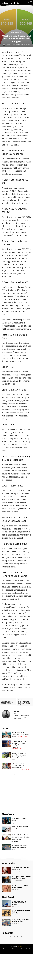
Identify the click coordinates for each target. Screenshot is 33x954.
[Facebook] (11, 937)
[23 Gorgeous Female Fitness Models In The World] (6, 879)
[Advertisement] (16, 792)
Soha (8, 44)
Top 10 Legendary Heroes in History (21, 911)
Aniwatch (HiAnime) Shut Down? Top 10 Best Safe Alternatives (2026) (19, 765)
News (13, 759)
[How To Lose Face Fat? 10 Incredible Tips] (6, 888)
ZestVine (20, 946)
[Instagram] (14, 937)
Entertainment (16, 747)
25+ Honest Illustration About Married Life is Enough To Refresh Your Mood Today (21, 837)
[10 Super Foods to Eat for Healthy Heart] (6, 870)
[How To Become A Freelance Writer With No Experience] (6, 847)
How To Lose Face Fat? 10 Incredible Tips (20, 886)
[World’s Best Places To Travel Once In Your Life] (6, 829)
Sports (14, 736)
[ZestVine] (10, 3)
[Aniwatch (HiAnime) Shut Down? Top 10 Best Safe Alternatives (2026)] (6, 766)
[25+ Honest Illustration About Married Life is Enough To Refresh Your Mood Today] (6, 837)
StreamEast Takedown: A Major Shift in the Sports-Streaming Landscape (19, 755)
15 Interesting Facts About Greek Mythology (20, 920)
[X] (21, 937)
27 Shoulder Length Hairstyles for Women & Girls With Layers (7, 702)
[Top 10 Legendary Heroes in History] (6, 913)
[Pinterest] (18, 937)
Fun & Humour (15, 841)
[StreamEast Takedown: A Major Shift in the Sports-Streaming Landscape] (6, 755)
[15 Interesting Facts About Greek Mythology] (6, 922)
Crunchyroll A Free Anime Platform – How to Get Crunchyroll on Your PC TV (20, 743)
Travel (13, 831)
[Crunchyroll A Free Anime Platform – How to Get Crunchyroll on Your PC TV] (6, 743)
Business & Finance (16, 32)
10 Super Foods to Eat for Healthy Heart (20, 868)
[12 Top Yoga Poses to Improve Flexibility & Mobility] (6, 903)
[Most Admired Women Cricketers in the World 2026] (6, 735)
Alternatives (15, 770)
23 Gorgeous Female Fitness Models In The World (21, 877)
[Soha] (4, 44)
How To (13, 849)
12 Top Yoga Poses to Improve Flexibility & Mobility (19, 902)
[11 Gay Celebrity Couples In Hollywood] (6, 820)
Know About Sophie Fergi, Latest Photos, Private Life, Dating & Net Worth (24, 703)
